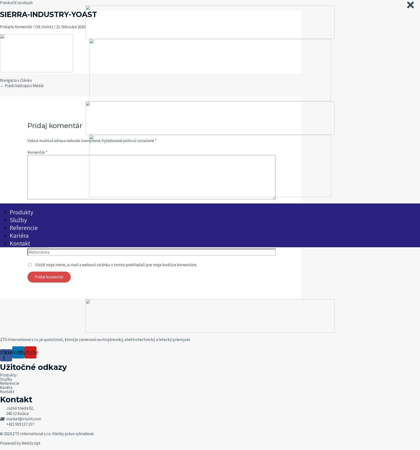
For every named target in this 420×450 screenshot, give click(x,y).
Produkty (8, 375)
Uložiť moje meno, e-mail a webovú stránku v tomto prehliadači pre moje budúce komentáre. (116, 264)
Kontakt (7, 391)
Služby (6, 379)
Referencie (9, 383)
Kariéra (6, 387)
